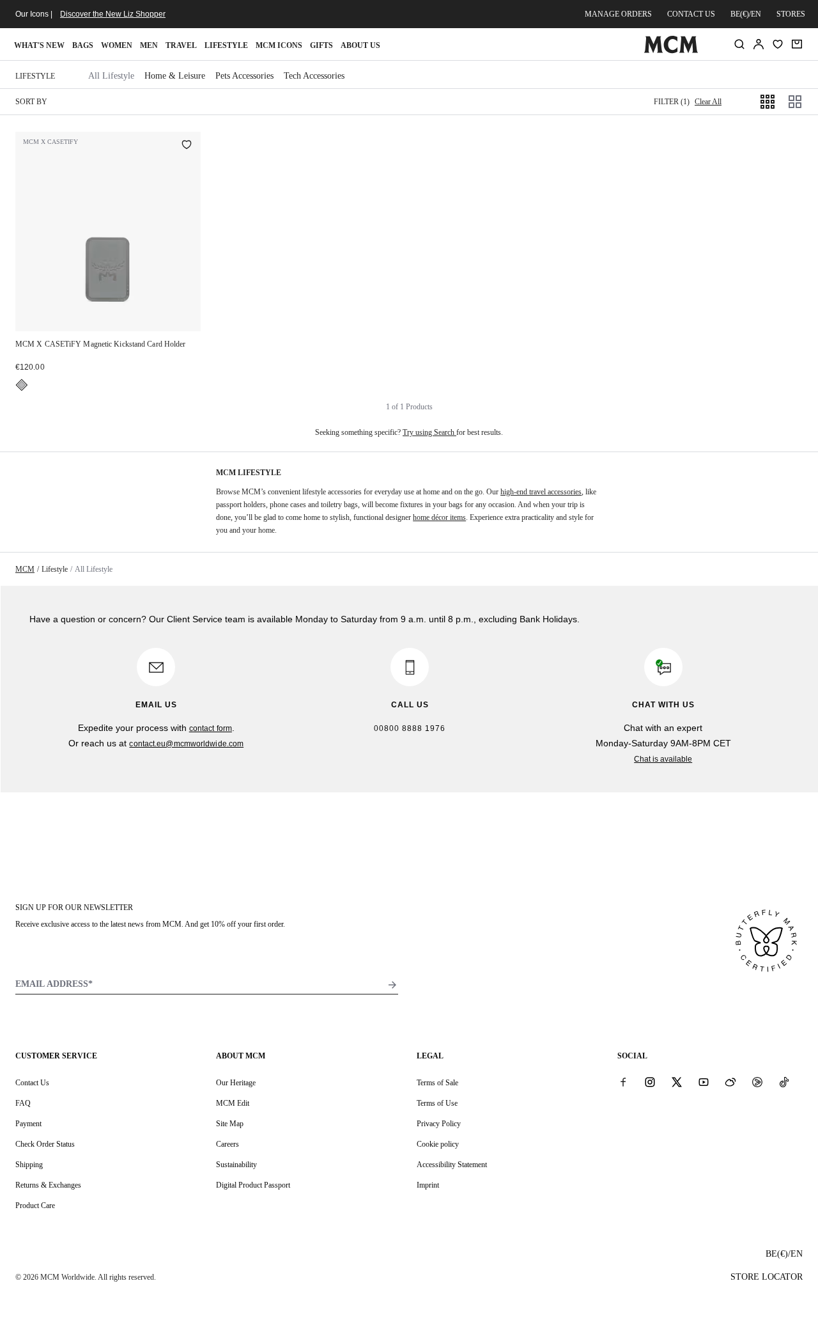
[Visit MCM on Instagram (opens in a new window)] (650, 1082)
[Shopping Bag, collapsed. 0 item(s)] (797, 44)
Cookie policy (438, 1144)
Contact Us (32, 1082)
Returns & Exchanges (48, 1185)
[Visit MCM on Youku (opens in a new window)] (757, 1082)
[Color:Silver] (21, 385)
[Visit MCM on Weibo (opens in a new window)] (730, 1082)
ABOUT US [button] (360, 45)
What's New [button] (39, 45)
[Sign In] (758, 44)
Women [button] (116, 45)
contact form (210, 728)
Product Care (35, 1205)
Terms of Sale (437, 1082)
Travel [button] (181, 45)
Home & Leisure (174, 76)
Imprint (428, 1185)
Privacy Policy (439, 1123)
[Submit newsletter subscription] (392, 985)
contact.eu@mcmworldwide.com (186, 743)
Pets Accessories (244, 76)
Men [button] (149, 45)
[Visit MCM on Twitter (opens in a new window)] (677, 1082)
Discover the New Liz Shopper (113, 14)
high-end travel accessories (541, 491)
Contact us (691, 14)
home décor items (439, 517)
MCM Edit (232, 1103)
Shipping (29, 1164)
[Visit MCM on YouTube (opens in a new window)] (703, 1082)
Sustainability (236, 1164)
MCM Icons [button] (279, 45)
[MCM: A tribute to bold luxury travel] (671, 50)
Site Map (229, 1123)
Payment (28, 1123)
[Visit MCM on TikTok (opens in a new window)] (784, 1082)
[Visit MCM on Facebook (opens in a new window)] (623, 1082)
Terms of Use (437, 1103)
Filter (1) (672, 101)
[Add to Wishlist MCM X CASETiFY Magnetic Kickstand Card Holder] (187, 146)
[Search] (739, 44)
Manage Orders (618, 14)
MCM (25, 569)
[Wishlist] (777, 44)
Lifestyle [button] (226, 45)
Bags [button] (82, 45)
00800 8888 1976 (409, 728)
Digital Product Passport (253, 1185)
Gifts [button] (321, 45)
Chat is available (663, 759)
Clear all (708, 101)
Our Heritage (236, 1082)
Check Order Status (45, 1144)
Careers (227, 1144)
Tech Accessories (314, 76)
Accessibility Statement (452, 1164)
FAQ (23, 1103)
